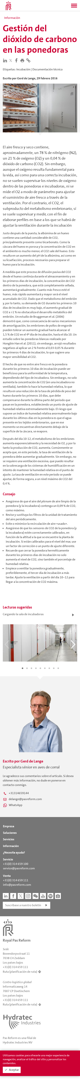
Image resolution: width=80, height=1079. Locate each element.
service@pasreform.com (19, 868)
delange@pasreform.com (25, 799)
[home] (8, 5)
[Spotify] (50, 896)
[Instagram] (28, 896)
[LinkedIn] (6, 60)
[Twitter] (11, 60)
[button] (74, 7)
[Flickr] (58, 896)
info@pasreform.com (17, 885)
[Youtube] (43, 896)
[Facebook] (17, 60)
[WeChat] (36, 896)
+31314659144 (19, 793)
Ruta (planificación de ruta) (20, 972)
